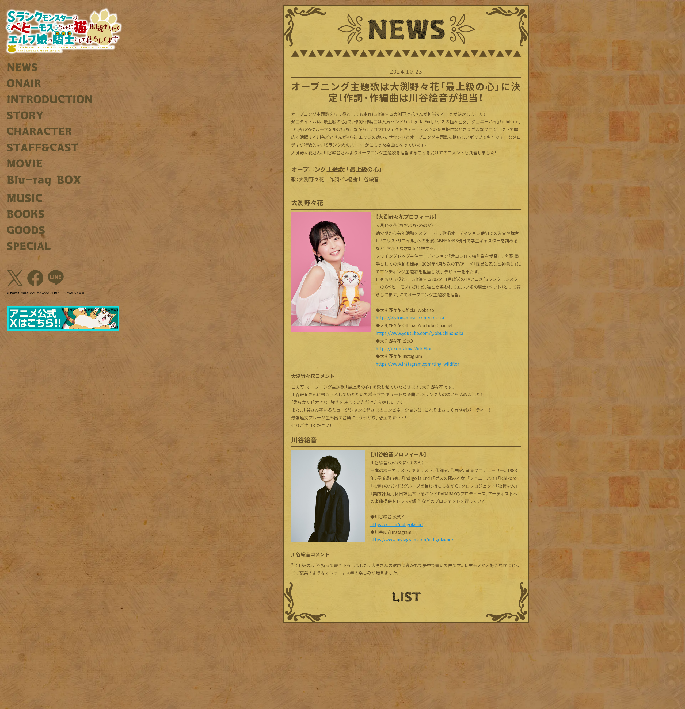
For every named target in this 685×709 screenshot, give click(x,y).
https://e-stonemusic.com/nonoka (410, 317)
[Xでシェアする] (15, 278)
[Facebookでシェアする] (35, 278)
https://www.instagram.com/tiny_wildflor (417, 364)
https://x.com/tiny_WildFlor (404, 348)
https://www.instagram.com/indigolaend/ (411, 539)
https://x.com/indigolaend (396, 524)
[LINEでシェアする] (56, 278)
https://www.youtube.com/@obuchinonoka (419, 333)
